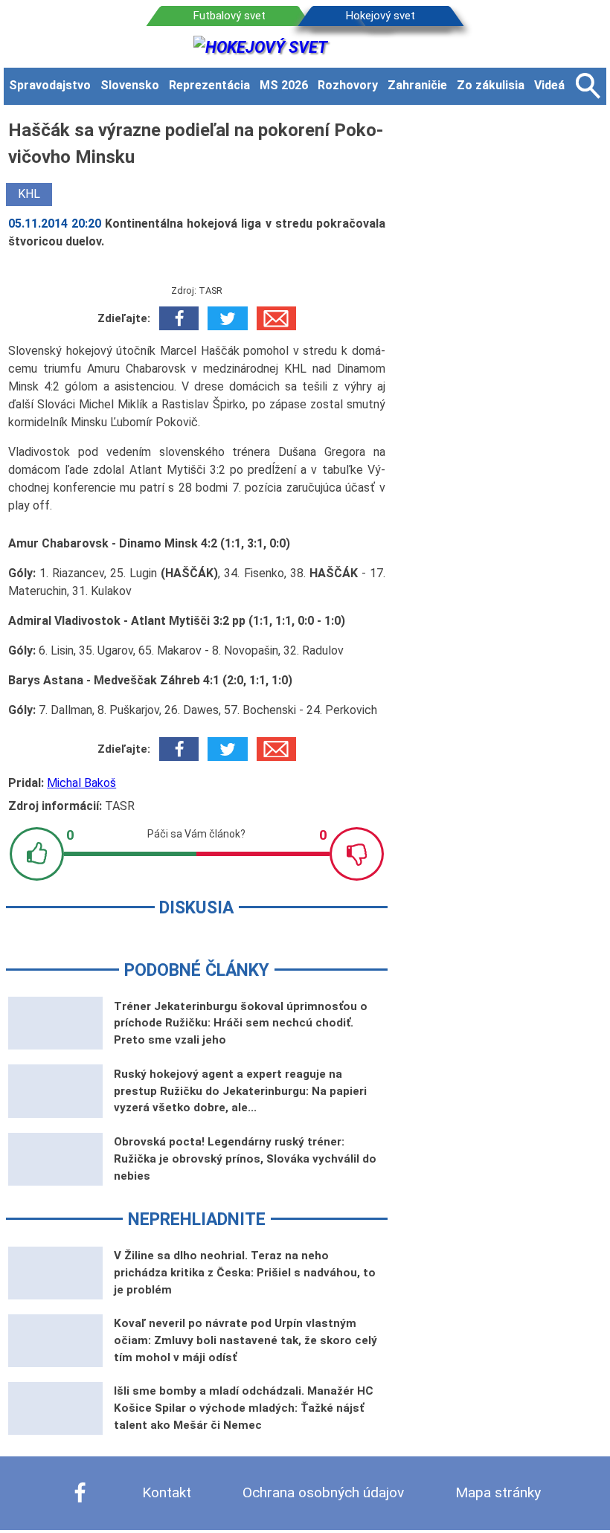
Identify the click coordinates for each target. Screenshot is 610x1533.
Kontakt (166, 1492)
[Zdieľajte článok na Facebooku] (179, 318)
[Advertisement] (506, 340)
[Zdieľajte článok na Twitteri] (227, 318)
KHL (29, 194)
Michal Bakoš (81, 783)
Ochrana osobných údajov (323, 1492)
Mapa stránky (498, 1492)
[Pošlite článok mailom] (276, 318)
